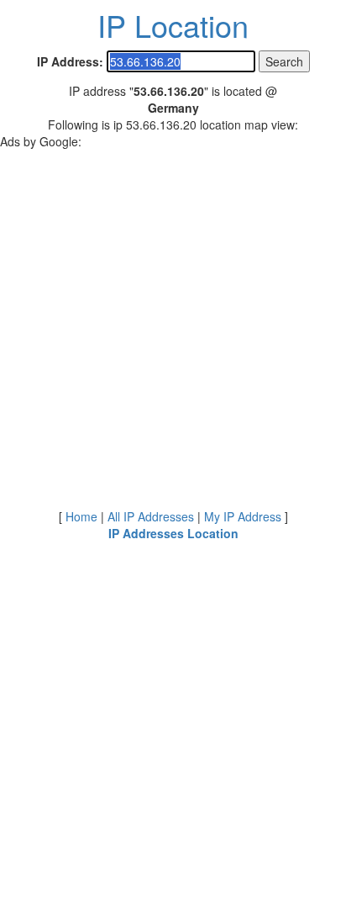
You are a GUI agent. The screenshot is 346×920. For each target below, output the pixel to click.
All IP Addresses (150, 516)
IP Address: (70, 61)
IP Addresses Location (173, 533)
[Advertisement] (173, 323)
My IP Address (242, 516)
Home (81, 516)
